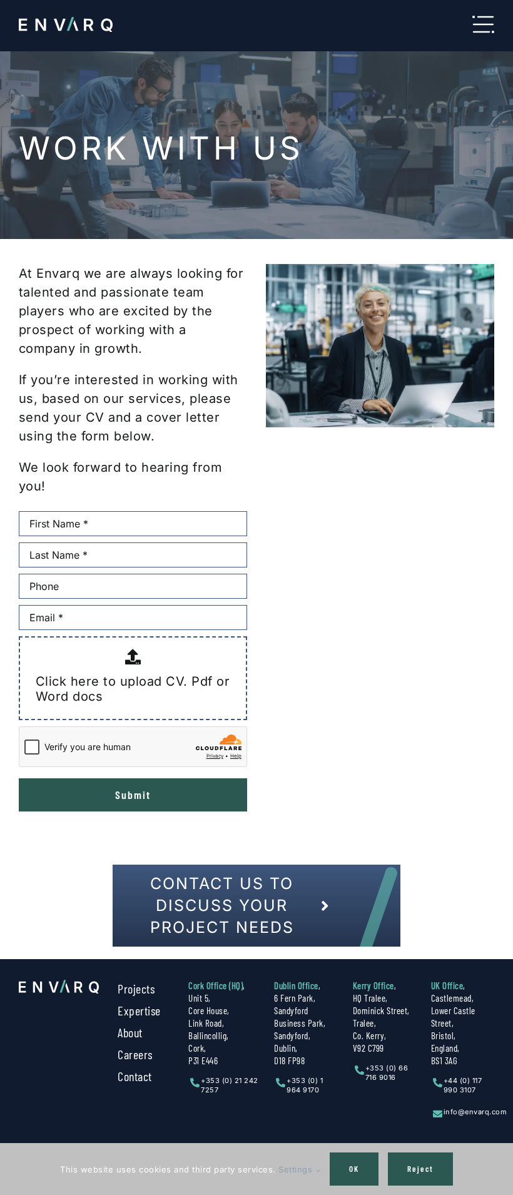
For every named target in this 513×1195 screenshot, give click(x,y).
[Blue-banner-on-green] (59, 986)
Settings (296, 1169)
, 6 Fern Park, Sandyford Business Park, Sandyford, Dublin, (299, 1023)
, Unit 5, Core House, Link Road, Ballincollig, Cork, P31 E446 (216, 1023)
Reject (420, 1169)
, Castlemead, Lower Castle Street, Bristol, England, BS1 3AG (453, 1023)
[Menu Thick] (483, 21)
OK (354, 1169)
